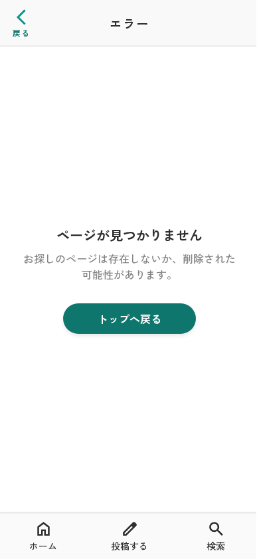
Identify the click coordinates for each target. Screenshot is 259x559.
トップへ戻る (129, 319)
